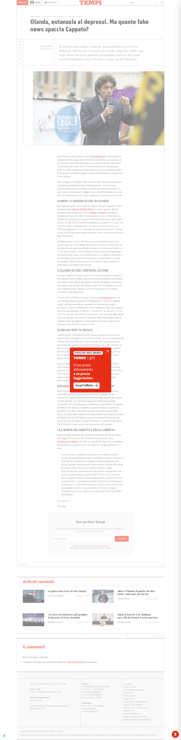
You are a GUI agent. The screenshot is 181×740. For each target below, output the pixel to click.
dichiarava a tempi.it (68, 442)
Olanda (102, 213)
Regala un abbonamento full (135, 717)
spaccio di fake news (82, 209)
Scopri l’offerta (84, 385)
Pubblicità (128, 693)
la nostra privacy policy (100, 546)
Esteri (38, 16)
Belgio (93, 213)
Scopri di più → (157, 636)
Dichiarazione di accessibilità (136, 702)
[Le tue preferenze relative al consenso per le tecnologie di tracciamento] (4, 735)
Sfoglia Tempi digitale (133, 705)
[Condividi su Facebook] (20, 42)
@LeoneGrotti (63, 501)
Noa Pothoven (98, 157)
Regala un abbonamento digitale (137, 720)
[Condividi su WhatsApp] (20, 53)
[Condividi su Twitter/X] (20, 47)
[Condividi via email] (20, 58)
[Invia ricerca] (156, 2)
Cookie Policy (129, 699)
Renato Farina (124, 622)
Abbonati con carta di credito (136, 708)
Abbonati (22, 2)
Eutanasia (23, 564)
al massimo (106, 298)
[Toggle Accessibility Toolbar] (175, 734)
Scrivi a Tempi (130, 687)
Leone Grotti (123, 599)
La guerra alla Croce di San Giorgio (67, 591)
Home (32, 16)
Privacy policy (130, 696)
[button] (20, 63)
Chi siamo (128, 684)
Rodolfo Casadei (55, 622)
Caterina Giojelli (56, 596)
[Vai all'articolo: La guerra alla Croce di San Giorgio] (33, 598)
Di (46, 46)
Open (86, 192)
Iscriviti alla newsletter (133, 690)
